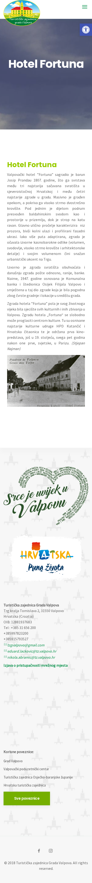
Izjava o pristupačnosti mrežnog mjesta (36, 665)
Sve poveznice (26, 798)
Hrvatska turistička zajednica (25, 785)
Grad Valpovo (13, 761)
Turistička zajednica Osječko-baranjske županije (38, 777)
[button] (86, 30)
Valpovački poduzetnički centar (26, 769)
